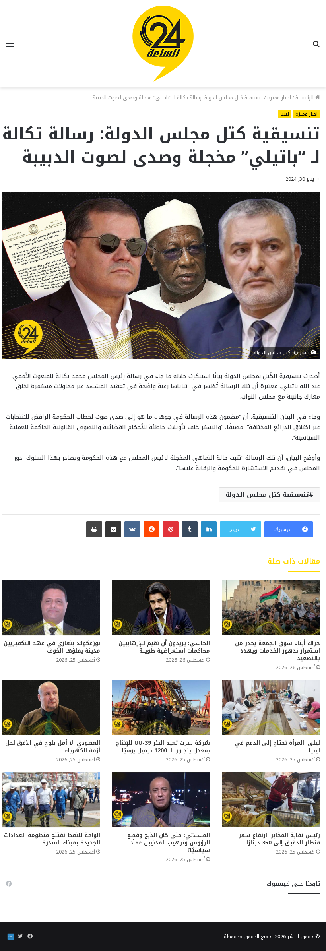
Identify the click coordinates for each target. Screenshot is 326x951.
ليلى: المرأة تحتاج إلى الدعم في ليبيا (277, 747)
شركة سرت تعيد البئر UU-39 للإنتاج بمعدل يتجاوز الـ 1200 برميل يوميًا (163, 747)
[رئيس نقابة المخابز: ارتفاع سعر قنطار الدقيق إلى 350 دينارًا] (271, 799)
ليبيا (285, 114)
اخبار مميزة (279, 98)
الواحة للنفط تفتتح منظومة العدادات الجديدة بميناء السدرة (52, 839)
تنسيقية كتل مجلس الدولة (267, 494)
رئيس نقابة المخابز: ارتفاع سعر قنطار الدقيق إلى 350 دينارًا (279, 839)
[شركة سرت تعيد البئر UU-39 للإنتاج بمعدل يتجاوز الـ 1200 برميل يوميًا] (161, 707)
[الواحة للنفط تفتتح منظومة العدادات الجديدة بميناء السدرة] (51, 799)
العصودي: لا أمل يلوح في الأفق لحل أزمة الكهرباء (52, 747)
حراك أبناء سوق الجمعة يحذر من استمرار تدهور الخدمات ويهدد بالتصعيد (277, 651)
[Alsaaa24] (163, 44)
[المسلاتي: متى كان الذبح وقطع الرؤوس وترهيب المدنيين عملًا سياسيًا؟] (161, 799)
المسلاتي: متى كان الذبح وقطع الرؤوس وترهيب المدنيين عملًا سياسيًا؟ (168, 843)
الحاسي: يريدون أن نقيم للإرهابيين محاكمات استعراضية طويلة (164, 647)
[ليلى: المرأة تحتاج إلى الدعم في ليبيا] (271, 707)
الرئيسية (305, 98)
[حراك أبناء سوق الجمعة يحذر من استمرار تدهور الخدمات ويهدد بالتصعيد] (271, 607)
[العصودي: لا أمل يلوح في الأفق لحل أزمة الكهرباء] (51, 707)
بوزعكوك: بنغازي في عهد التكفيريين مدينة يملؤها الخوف (52, 647)
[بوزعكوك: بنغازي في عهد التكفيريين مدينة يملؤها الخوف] (51, 607)
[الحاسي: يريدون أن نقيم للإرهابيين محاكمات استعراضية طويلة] (161, 607)
